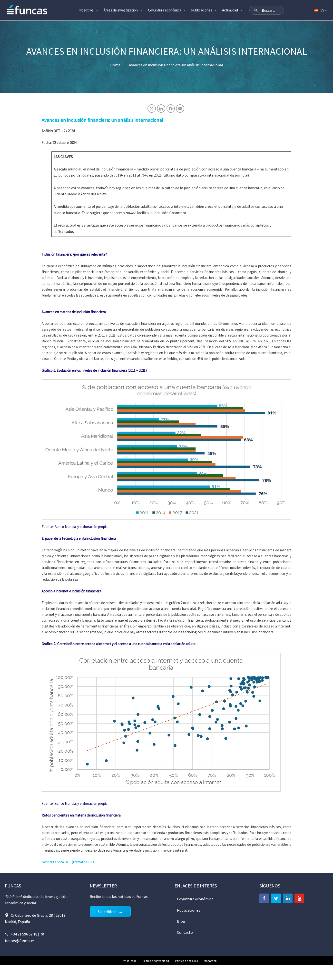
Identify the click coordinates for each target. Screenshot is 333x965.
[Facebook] (264, 898)
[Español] (320, 10)
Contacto (185, 932)
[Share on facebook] (170, 108)
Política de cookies (186, 961)
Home (115, 64)
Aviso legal (129, 961)
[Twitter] (276, 898)
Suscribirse (107, 911)
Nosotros (86, 10)
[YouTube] (299, 898)
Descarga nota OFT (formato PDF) (68, 862)
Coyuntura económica (164, 10)
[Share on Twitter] (151, 108)
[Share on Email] (180, 108)
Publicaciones (201, 10)
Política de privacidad (155, 961)
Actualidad (230, 10)
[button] (256, 10)
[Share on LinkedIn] (161, 108)
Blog (181, 921)
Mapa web (210, 961)
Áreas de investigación (121, 10)
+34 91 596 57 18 (24, 934)
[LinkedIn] (288, 898)
